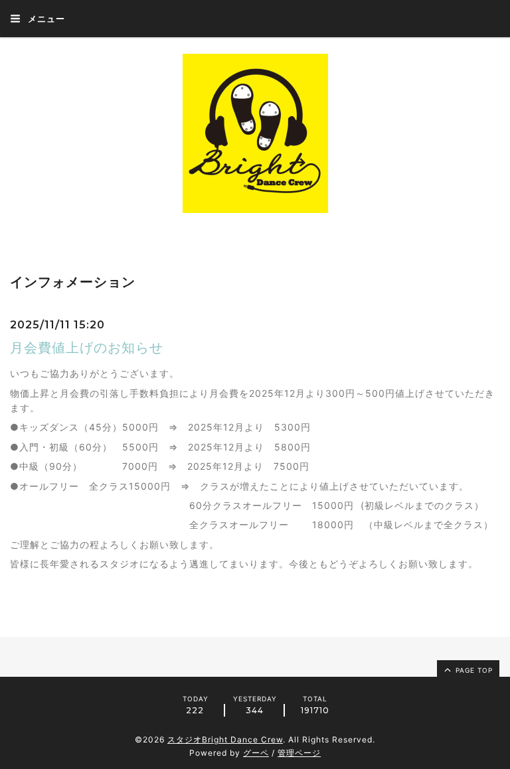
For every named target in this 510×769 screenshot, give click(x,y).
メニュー (45, 18)
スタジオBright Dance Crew (225, 739)
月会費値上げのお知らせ (86, 348)
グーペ (256, 753)
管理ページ (299, 753)
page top (473, 670)
